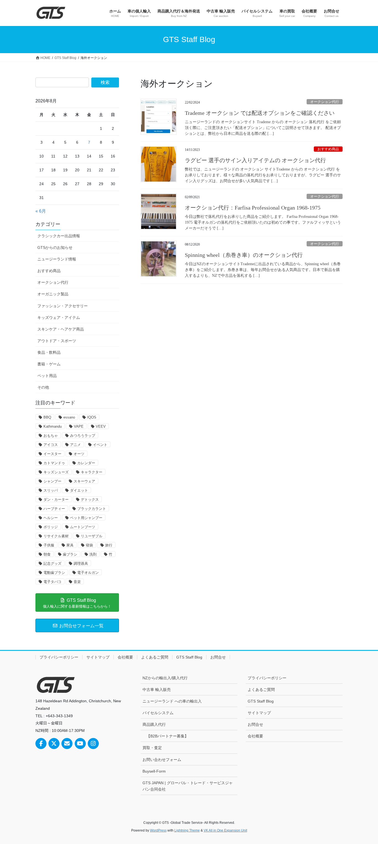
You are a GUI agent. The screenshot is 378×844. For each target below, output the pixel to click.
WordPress (158, 830)
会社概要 (125, 657)
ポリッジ (50, 527)
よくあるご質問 (154, 657)
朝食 (47, 554)
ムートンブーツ (82, 527)
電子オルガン (88, 573)
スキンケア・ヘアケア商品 (60, 329)
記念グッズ (52, 563)
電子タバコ (52, 582)
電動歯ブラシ (54, 573)
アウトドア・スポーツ (56, 341)
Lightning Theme (187, 830)
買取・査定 (152, 747)
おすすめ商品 (328, 149)
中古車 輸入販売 (157, 689)
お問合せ (218, 657)
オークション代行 (324, 102)
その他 (43, 387)
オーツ (79, 454)
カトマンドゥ (54, 463)
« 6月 (40, 211)
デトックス (90, 499)
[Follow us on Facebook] (40, 743)
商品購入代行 (154, 724)
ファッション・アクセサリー (62, 306)
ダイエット (79, 490)
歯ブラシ (70, 554)
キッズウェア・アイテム (58, 317)
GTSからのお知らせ (55, 247)
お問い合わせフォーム (162, 759)
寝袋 (89, 545)
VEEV (101, 426)
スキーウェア (84, 481)
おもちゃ (50, 435)
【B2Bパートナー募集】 (167, 736)
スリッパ (50, 490)
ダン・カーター (56, 499)
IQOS (91, 417)
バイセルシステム (158, 713)
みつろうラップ (82, 435)
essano (69, 417)
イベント (100, 445)
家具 (70, 545)
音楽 (77, 582)
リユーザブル (91, 536)
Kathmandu (52, 426)
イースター (52, 454)
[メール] (67, 743)
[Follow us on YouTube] (80, 743)
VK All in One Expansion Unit (225, 830)
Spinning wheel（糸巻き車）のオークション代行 (244, 255)
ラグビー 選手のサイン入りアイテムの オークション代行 (255, 160)
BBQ (47, 417)
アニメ (75, 445)
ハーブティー (54, 509)
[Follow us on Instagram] (93, 743)
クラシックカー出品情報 (58, 236)
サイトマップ (98, 657)
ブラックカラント (91, 509)
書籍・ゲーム (49, 364)
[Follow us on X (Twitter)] (53, 743)
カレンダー (86, 463)
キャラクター (91, 472)
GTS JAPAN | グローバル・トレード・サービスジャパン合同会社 (188, 786)
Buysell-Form (154, 771)
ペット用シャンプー (86, 518)
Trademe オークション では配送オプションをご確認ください (260, 113)
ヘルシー (50, 518)
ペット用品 (47, 375)
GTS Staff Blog (189, 657)
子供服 (48, 545)
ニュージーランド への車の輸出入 (172, 701)
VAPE (79, 426)
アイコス (50, 445)
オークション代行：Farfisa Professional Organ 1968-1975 (252, 208)
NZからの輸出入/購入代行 (165, 678)
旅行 (108, 545)
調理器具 (81, 563)
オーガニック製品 (52, 294)
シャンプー (52, 481)
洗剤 (93, 554)
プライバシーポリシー (59, 657)
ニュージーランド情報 (56, 259)
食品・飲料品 (49, 352)
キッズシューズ (56, 472)
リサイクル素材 (56, 536)
